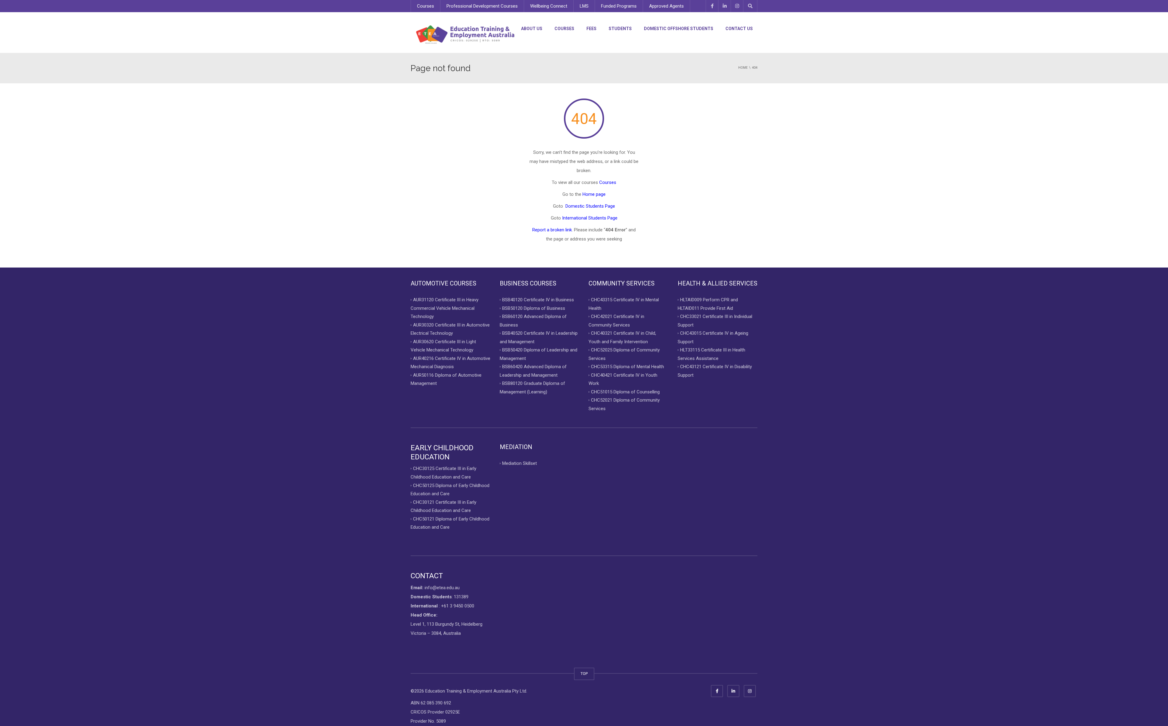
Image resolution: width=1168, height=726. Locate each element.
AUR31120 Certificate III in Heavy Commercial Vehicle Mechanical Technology (444, 308)
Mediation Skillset (519, 463)
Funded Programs (619, 6)
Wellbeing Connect (548, 6)
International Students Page (589, 218)
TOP (584, 673)
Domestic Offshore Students (678, 28)
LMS (584, 6)
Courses (425, 6)
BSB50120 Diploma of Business (533, 308)
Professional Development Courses (482, 6)
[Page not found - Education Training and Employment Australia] (465, 34)
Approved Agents (666, 6)
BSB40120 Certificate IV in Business (538, 299)
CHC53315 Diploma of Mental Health (627, 366)
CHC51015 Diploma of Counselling (625, 391)
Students (620, 28)
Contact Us (739, 28)
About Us (531, 28)
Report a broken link (552, 230)
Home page (594, 194)
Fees (591, 28)
